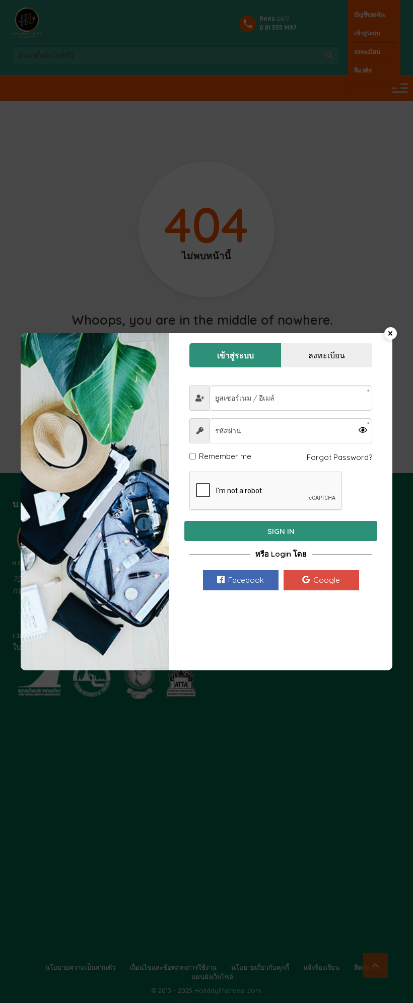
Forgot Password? (339, 457)
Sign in (281, 531)
